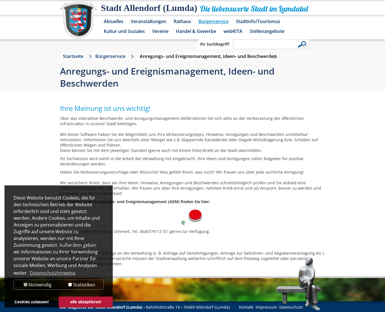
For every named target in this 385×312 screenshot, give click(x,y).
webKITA (233, 31)
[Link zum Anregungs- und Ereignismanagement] (195, 223)
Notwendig (39, 285)
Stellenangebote (267, 31)
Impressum (266, 307)
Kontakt (246, 307)
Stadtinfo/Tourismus (258, 21)
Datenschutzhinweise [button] (53, 273)
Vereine (160, 31)
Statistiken (83, 285)
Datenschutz (291, 307)
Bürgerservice (213, 21)
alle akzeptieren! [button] (85, 301)
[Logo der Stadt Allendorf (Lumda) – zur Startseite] (78, 23)
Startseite (73, 56)
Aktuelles (113, 21)
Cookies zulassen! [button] (31, 301)
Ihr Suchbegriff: (215, 44)
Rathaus (182, 21)
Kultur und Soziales (124, 31)
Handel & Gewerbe (196, 31)
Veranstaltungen (148, 21)
